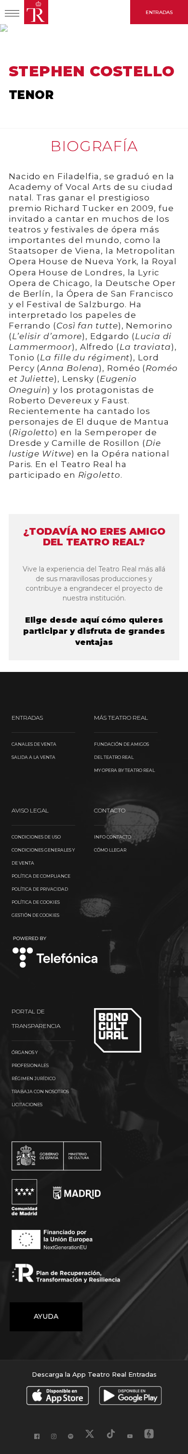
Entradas (159, 12)
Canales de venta (34, 744)
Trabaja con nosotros (40, 1091)
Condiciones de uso (36, 837)
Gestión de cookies (35, 915)
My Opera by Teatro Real (124, 770)
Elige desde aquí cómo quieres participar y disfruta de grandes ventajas (94, 631)
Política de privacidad (40, 889)
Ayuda (46, 1316)
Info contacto (112, 837)
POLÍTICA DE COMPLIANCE (41, 876)
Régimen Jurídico (33, 1078)
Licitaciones (27, 1104)
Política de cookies (36, 902)
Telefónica (55, 952)
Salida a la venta (33, 757)
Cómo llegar (110, 850)
